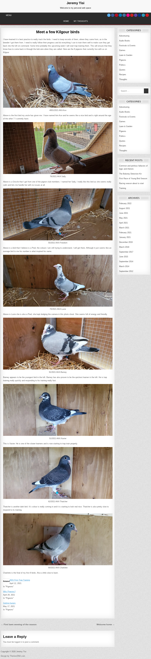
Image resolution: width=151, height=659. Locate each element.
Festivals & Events (127, 45)
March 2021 (124, 228)
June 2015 (123, 257)
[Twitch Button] (135, 15)
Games (122, 50)
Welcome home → (106, 624)
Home (66, 21)
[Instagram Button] (124, 15)
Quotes (122, 70)
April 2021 (123, 223)
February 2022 (125, 203)
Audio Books (124, 41)
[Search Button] (147, 15)
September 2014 (126, 261)
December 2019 (126, 242)
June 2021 (123, 213)
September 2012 (126, 271)
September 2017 (126, 252)
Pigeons (122, 60)
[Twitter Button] (108, 15)
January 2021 (125, 237)
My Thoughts (81, 21)
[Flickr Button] (128, 15)
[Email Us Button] (143, 15)
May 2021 (123, 218)
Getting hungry (9, 603)
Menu (9, 15)
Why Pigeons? (9, 591)
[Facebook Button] (112, 15)
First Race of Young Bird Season (133, 178)
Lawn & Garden (125, 55)
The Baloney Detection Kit (130, 174)
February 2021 (125, 232)
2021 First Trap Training (20, 580)
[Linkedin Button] (120, 15)
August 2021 (124, 208)
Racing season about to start (131, 183)
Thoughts (123, 79)
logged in (18, 642)
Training (122, 188)
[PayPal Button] (139, 15)
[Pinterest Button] (116, 15)
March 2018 (124, 247)
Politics (122, 65)
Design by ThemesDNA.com (13, 656)
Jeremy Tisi (75, 3)
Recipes (122, 74)
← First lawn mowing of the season (19, 624)
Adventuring (124, 36)
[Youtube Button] (131, 15)
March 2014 (124, 266)
